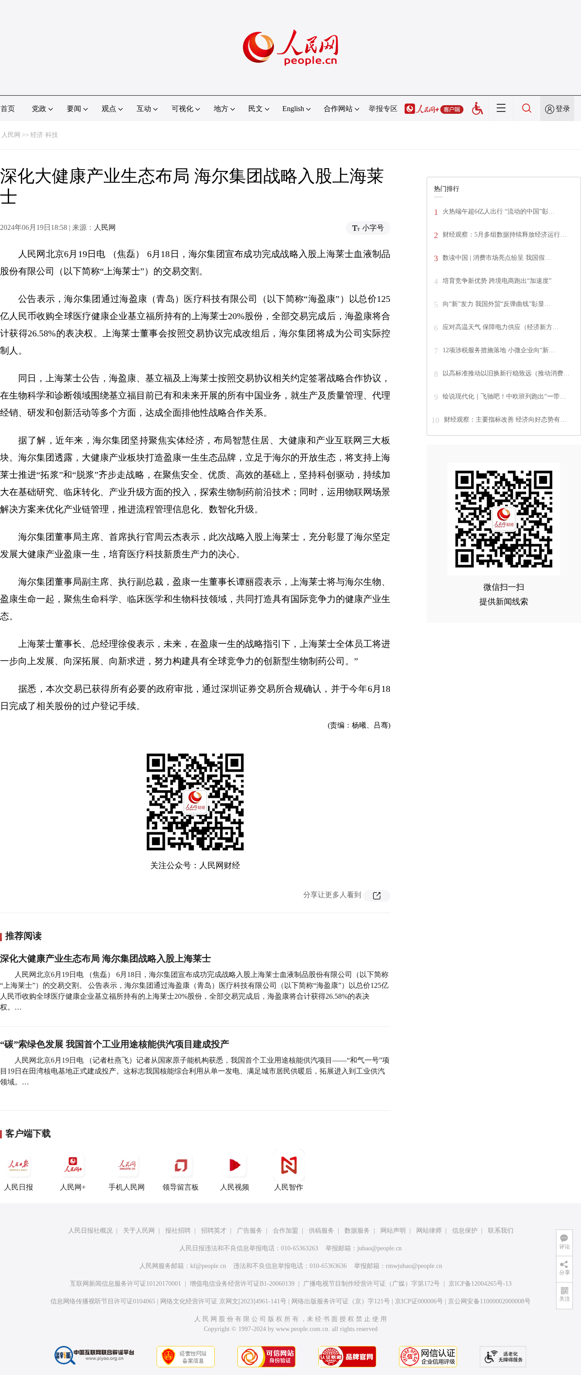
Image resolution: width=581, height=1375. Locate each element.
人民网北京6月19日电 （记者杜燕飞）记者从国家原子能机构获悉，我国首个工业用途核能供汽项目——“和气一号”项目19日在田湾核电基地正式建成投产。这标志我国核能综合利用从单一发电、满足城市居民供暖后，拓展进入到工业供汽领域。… (194, 1071)
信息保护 (465, 1230)
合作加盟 (285, 1230)
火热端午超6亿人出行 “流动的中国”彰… (499, 211)
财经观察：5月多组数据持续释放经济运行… (504, 234)
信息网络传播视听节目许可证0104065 (102, 1301)
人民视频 (234, 1187)
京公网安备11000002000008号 (489, 1301)
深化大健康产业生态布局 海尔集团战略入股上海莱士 (105, 958)
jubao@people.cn (379, 1248)
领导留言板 (180, 1187)
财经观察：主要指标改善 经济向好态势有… (505, 419)
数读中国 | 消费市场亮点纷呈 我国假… (497, 257)
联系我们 (500, 1230)
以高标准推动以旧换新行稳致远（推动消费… (506, 373)
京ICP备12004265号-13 (480, 1283)
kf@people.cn (208, 1266)
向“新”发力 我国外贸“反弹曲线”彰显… (497, 304)
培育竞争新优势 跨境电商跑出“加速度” (497, 280)
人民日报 (18, 1187)
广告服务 (249, 1230)
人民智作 (288, 1187)
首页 (7, 108)
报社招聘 (178, 1230)
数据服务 (357, 1230)
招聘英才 (213, 1230)
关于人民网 (139, 1230)
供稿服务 (321, 1230)
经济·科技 (44, 134)
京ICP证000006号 (419, 1301)
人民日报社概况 (90, 1230)
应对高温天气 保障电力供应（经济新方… (501, 327)
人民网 (10, 134)
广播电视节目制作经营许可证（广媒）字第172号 (371, 1283)
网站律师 (429, 1230)
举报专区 (383, 108)
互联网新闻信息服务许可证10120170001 (125, 1283)
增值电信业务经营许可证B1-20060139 (242, 1283)
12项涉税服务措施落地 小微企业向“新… (499, 350)
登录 (563, 108)
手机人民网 (126, 1187)
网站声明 (393, 1230)
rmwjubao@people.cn (414, 1266)
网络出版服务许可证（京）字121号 (340, 1301)
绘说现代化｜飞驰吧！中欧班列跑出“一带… (504, 396)
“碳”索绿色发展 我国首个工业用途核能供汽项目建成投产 (114, 1044)
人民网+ (73, 1187)
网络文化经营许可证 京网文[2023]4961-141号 (223, 1301)
